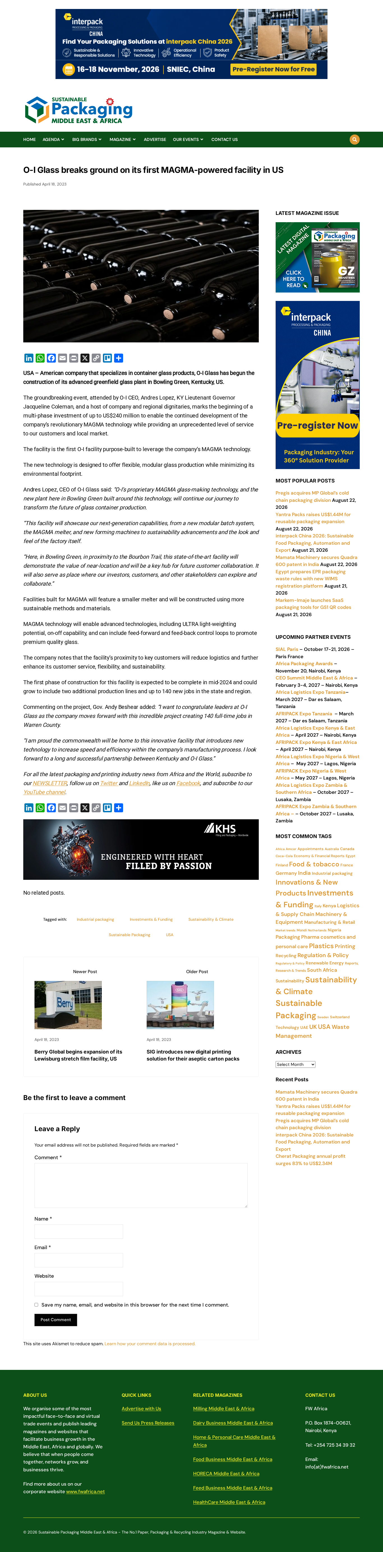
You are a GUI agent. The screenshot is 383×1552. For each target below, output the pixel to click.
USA (169, 934)
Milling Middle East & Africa (223, 1408)
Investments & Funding (151, 919)
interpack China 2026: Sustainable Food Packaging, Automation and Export (315, 1142)
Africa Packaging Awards (304, 663)
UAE (304, 1027)
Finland (282, 865)
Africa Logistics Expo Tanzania (310, 692)
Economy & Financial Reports (319, 855)
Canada (347, 848)
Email (42, 1247)
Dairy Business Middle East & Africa (233, 1423)
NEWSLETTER (50, 783)
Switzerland (340, 1017)
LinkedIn (139, 783)
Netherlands (317, 930)
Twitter (109, 783)
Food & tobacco (314, 864)
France (346, 864)
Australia (332, 849)
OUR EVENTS (186, 139)
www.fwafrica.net (85, 1491)
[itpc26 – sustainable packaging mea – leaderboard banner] (191, 75)
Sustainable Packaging (129, 934)
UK (313, 1027)
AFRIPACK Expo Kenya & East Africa (316, 742)
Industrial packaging (95, 919)
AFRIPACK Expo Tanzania (304, 714)
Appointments (310, 848)
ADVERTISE (155, 139)
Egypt (350, 856)
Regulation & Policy (323, 955)
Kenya (329, 906)
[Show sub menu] (63, 139)
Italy (318, 906)
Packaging (288, 937)
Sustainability (290, 981)
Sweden (323, 1017)
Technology (287, 1027)
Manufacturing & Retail (329, 922)
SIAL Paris (287, 649)
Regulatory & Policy (290, 963)
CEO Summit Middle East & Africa (314, 678)
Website (44, 1276)
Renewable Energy (325, 963)
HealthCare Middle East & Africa (229, 1502)
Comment (48, 1157)
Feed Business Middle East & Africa (232, 1488)
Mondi (302, 930)
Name (43, 1219)
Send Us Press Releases (148, 1423)
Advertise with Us (141, 1408)
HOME (29, 139)
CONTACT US (224, 139)
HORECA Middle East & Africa (226, 1473)
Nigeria (334, 929)
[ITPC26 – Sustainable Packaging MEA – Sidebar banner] (318, 465)
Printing (345, 946)
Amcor (291, 849)
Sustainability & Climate (211, 919)
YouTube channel (44, 792)
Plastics (321, 945)
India (304, 872)
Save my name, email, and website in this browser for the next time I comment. (135, 1305)
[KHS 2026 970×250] (141, 875)
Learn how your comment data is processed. (150, 1344)
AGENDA (51, 139)
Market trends (286, 930)
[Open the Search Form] (355, 139)
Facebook (188, 783)
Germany (286, 873)
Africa (280, 849)
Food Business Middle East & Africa (232, 1459)
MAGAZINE (120, 139)
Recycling (286, 956)
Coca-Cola (284, 856)
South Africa (322, 970)
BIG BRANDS (84, 139)
